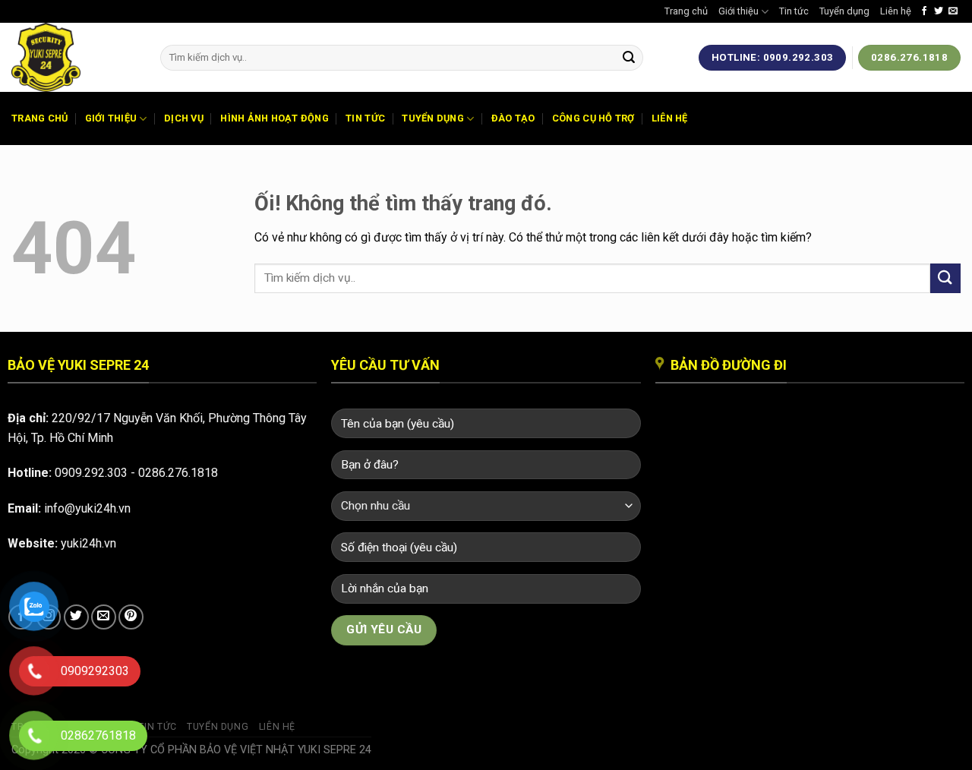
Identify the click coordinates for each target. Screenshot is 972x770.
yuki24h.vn (88, 543)
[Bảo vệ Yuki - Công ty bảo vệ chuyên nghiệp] (74, 57)
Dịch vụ (184, 118)
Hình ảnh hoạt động (274, 118)
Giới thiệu (738, 11)
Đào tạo (513, 118)
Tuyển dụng (844, 11)
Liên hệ (895, 11)
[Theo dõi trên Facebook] (924, 11)
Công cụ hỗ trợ (593, 118)
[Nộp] (629, 58)
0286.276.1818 (178, 472)
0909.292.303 (91, 472)
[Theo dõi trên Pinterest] (131, 617)
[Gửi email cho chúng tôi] (953, 11)
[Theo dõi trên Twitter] (938, 11)
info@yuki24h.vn (87, 508)
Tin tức (794, 11)
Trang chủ (686, 11)
